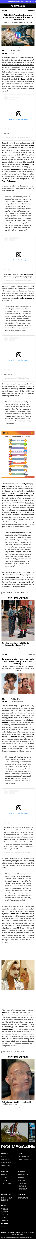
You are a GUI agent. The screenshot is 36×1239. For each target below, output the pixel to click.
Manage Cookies (24, 1160)
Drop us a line (23, 1198)
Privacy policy (23, 1157)
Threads (4, 1220)
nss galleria (22, 1183)
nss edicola (22, 1189)
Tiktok (3, 1217)
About (3, 1157)
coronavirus (7, 592)
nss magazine (23, 1174)
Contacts (5, 1160)
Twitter (4, 1215)
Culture (4, 1177)
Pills (4, 51)
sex (28, 592)
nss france (22, 1186)
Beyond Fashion (7, 1183)
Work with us (6, 1162)
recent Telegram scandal (13, 510)
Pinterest (5, 1223)
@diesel (6, 133)
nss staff (13, 53)
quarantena (19, 592)
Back (5, 10)
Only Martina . (8, 374)
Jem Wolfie (18, 280)
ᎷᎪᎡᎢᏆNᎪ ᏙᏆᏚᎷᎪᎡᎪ (22, 378)
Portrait (4, 1180)
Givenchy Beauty (20, 852)
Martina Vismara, (25, 389)
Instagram (5, 1212)
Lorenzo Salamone (17, 701)
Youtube (4, 1226)
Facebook (5, 1209)
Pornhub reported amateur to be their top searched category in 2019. (18, 505)
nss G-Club (22, 1180)
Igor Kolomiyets (20, 137)
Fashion (4, 1174)
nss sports (22, 1177)
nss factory (5, 1165)
